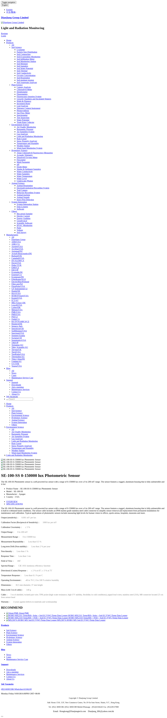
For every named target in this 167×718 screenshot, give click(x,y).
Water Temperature (24, 176)
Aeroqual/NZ (17, 251)
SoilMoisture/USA (19, 331)
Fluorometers (22, 94)
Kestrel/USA (16, 298)
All (12, 45)
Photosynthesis (23, 110)
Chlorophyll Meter (24, 89)
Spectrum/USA (17, 333)
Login (3, 36)
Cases (13, 375)
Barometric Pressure (25, 129)
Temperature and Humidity (28, 143)
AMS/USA (16, 242)
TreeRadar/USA (18, 354)
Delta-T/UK (16, 265)
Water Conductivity (25, 171)
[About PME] (12, 613)
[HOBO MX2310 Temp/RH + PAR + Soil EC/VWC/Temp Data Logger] (37, 618)
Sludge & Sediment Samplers (29, 169)
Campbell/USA (17, 258)
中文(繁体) (11, 12)
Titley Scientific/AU (19, 347)
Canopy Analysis (24, 87)
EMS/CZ (15, 267)
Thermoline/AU (18, 357)
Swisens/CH (16, 338)
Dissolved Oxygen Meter (27, 157)
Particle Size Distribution (27, 52)
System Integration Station (27, 204)
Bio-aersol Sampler (24, 214)
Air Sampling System (25, 132)
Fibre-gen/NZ (17, 284)
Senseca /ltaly (17, 326)
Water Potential (23, 120)
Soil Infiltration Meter (25, 59)
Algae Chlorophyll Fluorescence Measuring (35, 153)
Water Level (22, 178)
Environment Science (20, 125)
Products (9, 43)
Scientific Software (24, 223)
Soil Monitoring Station (26, 61)
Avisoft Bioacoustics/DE (21, 253)
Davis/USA (16, 263)
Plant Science (17, 85)
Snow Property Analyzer (27, 141)
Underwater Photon (25, 181)
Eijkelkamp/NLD (18, 279)
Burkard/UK (16, 256)
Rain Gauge (22, 139)
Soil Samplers (22, 66)
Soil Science (16, 47)
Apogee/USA (17, 246)
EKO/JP (14, 270)
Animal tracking (23, 195)
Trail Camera (22, 190)
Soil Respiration (23, 78)
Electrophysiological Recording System (33, 188)
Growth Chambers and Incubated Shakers (34, 99)
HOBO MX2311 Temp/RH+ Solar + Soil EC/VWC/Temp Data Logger (97, 615)
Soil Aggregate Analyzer (27, 82)
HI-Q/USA (16, 293)
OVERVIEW (11, 501)
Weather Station (23, 146)
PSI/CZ (14, 317)
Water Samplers (23, 174)
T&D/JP (14, 342)
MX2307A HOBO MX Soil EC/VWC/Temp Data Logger (81, 620)
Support (9, 380)
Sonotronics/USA (18, 340)
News (13, 373)
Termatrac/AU (17, 345)
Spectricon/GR (17, 328)
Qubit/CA (15, 319)
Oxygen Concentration (26, 75)
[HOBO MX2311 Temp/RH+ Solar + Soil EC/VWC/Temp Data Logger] (37, 615)
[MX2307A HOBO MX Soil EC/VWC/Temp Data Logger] (31, 620)
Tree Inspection (23, 118)
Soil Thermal (22, 71)
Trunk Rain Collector (25, 122)
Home (8, 40)
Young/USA (16, 366)
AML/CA (15, 244)
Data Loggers (22, 207)
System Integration (19, 202)
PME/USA (16, 312)
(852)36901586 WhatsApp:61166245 (16, 689)
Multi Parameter (23, 162)
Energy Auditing (23, 218)
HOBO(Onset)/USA (20, 296)
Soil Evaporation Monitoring (28, 57)
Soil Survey (21, 232)
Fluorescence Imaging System (29, 96)
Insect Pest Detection (25, 200)
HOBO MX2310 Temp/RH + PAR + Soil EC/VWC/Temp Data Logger (98, 618)
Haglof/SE (15, 291)
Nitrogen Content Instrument (28, 108)
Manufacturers (12, 235)
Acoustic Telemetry (25, 155)
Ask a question (17, 387)
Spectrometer (22, 115)
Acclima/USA (17, 249)
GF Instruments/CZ (19, 289)
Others (14, 211)
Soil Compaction (24, 54)
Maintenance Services (20, 389)
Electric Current (23, 216)
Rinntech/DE (16, 324)
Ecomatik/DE (17, 272)
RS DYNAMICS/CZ (20, 321)
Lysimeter (21, 50)
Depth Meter (22, 167)
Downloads (16, 385)
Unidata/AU (16, 361)
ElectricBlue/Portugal (20, 282)
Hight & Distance (24, 101)
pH (18, 164)
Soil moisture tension (25, 80)
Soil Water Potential (25, 68)
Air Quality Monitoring (26, 127)
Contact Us (16, 392)
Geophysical (22, 221)
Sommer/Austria (18, 335)
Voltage (20, 230)
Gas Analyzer (22, 134)
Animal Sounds (23, 197)
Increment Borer (23, 103)
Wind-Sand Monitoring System (29, 148)
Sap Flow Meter (23, 113)
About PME (24, 613)
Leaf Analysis (22, 106)
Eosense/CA (16, 275)
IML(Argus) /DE (18, 303)
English (5, 5)
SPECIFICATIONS (14, 504)
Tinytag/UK (16, 350)
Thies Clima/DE (18, 359)
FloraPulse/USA (18, 286)
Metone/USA (17, 310)
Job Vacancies (12, 396)
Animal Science (18, 183)
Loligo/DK (16, 307)
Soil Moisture (22, 64)
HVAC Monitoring (24, 225)
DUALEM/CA (17, 260)
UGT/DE (15, 364)
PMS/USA (15, 314)
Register (4, 33)
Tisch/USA (16, 352)
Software (20, 209)
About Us (15, 394)
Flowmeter (21, 160)
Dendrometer (22, 92)
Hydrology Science (19, 150)
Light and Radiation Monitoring (30, 136)
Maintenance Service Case (22, 378)
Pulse (19, 228)
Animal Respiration (25, 185)
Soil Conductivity (24, 73)
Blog (8, 368)
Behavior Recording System (28, 193)
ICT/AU (15, 300)
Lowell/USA (16, 305)
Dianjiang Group (18, 239)
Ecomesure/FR (17, 277)
